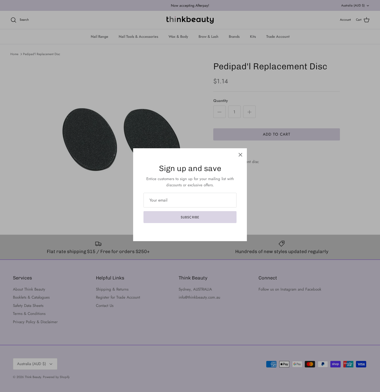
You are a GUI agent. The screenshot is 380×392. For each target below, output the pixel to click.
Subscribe (190, 217)
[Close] (240, 154)
